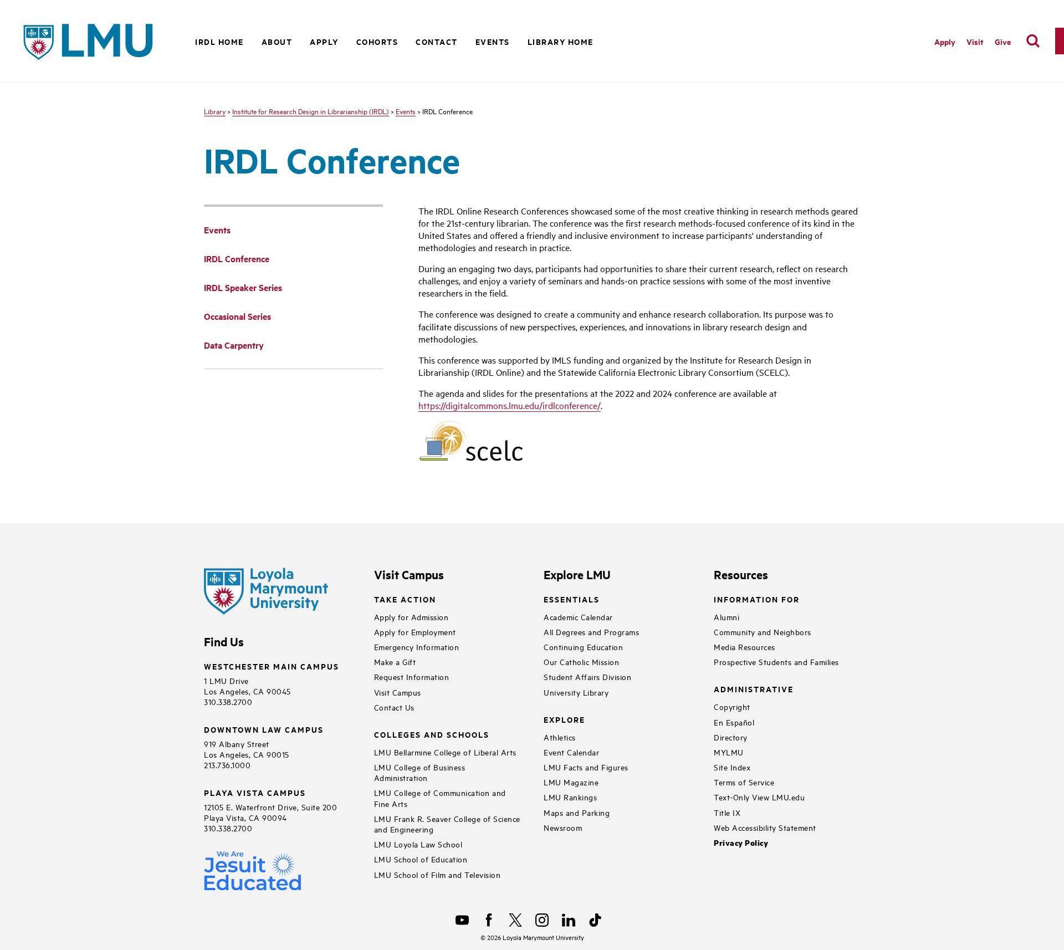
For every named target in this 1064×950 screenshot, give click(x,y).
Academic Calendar (578, 616)
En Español (734, 722)
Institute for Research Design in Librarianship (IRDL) (310, 111)
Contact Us (394, 707)
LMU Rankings (570, 796)
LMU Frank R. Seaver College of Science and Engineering (447, 823)
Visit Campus (397, 692)
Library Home (561, 41)
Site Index (732, 767)
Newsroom (563, 827)
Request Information (411, 676)
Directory (731, 737)
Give (1003, 41)
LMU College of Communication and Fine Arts (440, 797)
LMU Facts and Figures (586, 767)
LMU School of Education (421, 859)
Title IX (727, 812)
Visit (975, 41)
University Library (576, 692)
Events (406, 111)
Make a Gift (395, 661)
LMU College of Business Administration (420, 772)
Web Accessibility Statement (765, 827)
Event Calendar (571, 752)
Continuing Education (583, 646)
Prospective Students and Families (776, 661)
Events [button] (492, 41)
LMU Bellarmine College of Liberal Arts (445, 752)
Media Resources (744, 646)
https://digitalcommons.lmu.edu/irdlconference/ (509, 405)
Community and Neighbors (762, 631)
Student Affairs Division (587, 676)
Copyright (732, 706)
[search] (1033, 41)
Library (215, 111)
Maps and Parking (577, 812)
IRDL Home (219, 41)
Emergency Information (416, 646)
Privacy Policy (741, 842)
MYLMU (729, 752)
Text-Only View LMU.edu (759, 796)
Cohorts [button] (377, 41)
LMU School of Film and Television (437, 874)
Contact (437, 41)
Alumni (726, 616)
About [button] (277, 41)
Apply (944, 41)
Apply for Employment (415, 631)
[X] (515, 920)
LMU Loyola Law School (418, 844)
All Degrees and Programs (591, 631)
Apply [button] (324, 41)
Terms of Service (744, 782)
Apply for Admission (411, 616)
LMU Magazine (571, 782)
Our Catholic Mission (581, 661)
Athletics (560, 737)
